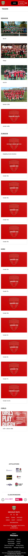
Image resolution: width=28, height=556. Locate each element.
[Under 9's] (14, 325)
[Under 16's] (14, 166)
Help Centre (11, 539)
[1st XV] (14, 28)
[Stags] (14, 50)
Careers (18, 541)
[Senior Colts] (14, 94)
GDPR (18, 543)
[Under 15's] (14, 188)
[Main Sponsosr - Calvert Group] (9, 499)
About (18, 539)
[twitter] (14, 515)
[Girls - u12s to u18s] (14, 418)
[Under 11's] (14, 281)
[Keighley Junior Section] (14, 144)
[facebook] (11, 515)
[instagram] (17, 515)
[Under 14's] (14, 209)
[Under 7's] (14, 369)
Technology (11, 543)
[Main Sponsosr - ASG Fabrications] (18, 499)
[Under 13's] (14, 231)
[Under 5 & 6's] (14, 391)
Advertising (11, 541)
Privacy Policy (20, 545)
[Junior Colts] (14, 116)
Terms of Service (9, 545)
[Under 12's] (14, 259)
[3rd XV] (14, 72)
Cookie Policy (8, 547)
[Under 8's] (14, 347)
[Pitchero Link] (14, 536)
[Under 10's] (14, 303)
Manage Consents (19, 547)
